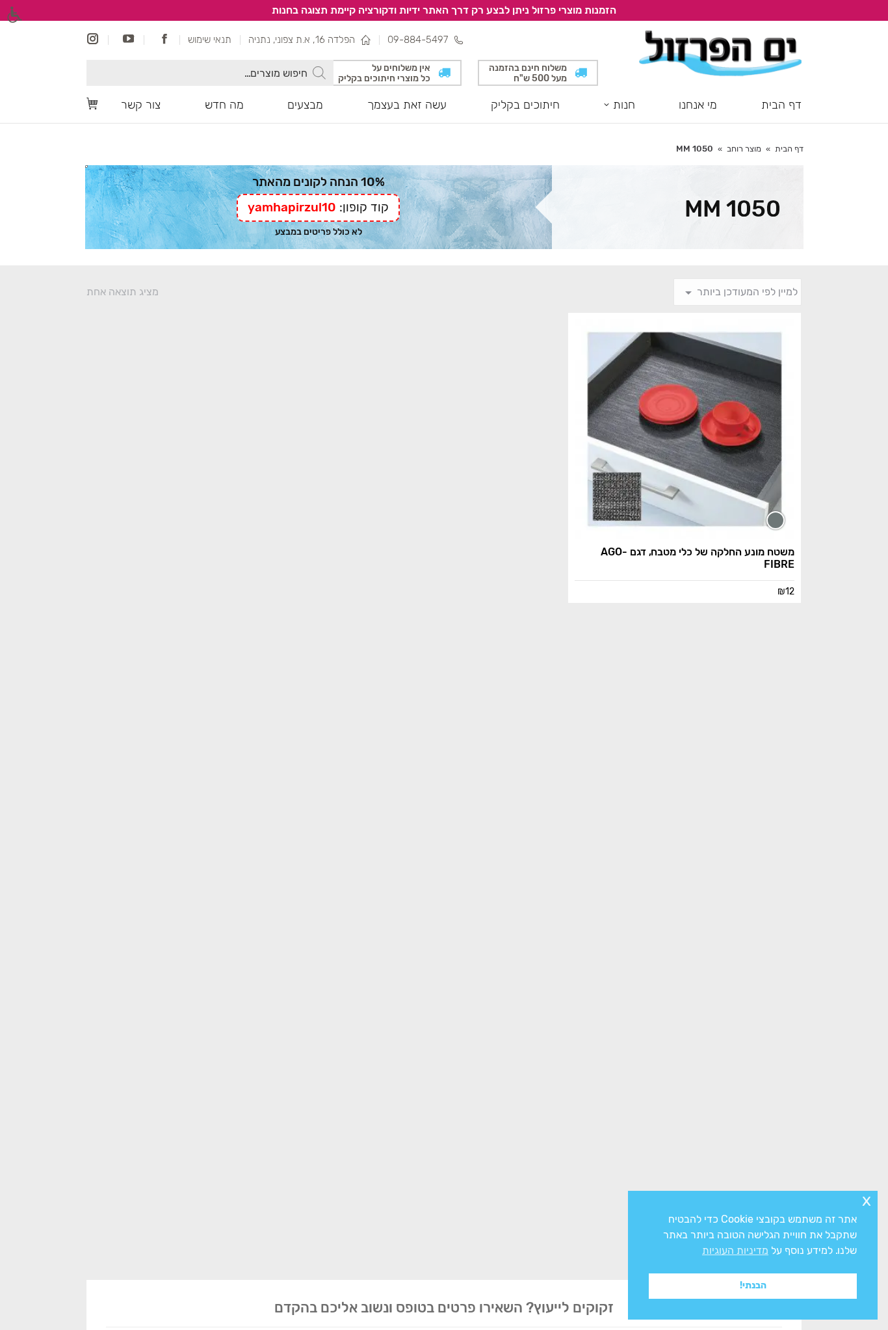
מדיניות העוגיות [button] (735, 1250)
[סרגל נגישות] (15, 15)
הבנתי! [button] (753, 1285)
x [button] (866, 1200)
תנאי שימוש (209, 40)
